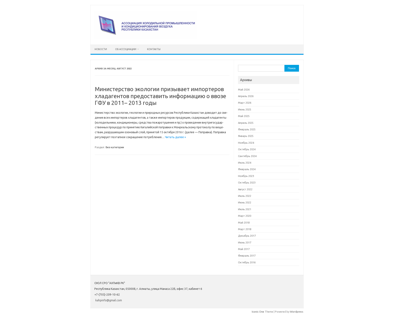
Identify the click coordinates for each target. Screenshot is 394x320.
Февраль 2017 (246, 255)
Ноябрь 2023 (246, 175)
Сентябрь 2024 (247, 156)
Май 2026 (244, 89)
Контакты (153, 49)
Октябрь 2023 (246, 182)
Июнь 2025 (244, 109)
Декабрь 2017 (247, 235)
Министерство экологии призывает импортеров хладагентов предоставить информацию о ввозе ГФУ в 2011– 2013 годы (160, 96)
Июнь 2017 (244, 242)
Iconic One (258, 311)
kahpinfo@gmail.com (108, 300)
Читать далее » (175, 137)
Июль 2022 (244, 195)
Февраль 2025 (246, 129)
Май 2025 (244, 116)
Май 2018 (244, 222)
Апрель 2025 (245, 122)
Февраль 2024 (246, 169)
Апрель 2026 (245, 96)
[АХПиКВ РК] (145, 37)
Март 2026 (244, 102)
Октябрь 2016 (246, 262)
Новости (101, 49)
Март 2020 (244, 215)
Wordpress (296, 311)
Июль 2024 (244, 162)
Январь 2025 (245, 135)
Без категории (115, 147)
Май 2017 (244, 249)
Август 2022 (245, 189)
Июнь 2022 (244, 202)
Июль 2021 (244, 209)
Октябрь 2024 (246, 149)
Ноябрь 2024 (246, 142)
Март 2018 (244, 229)
